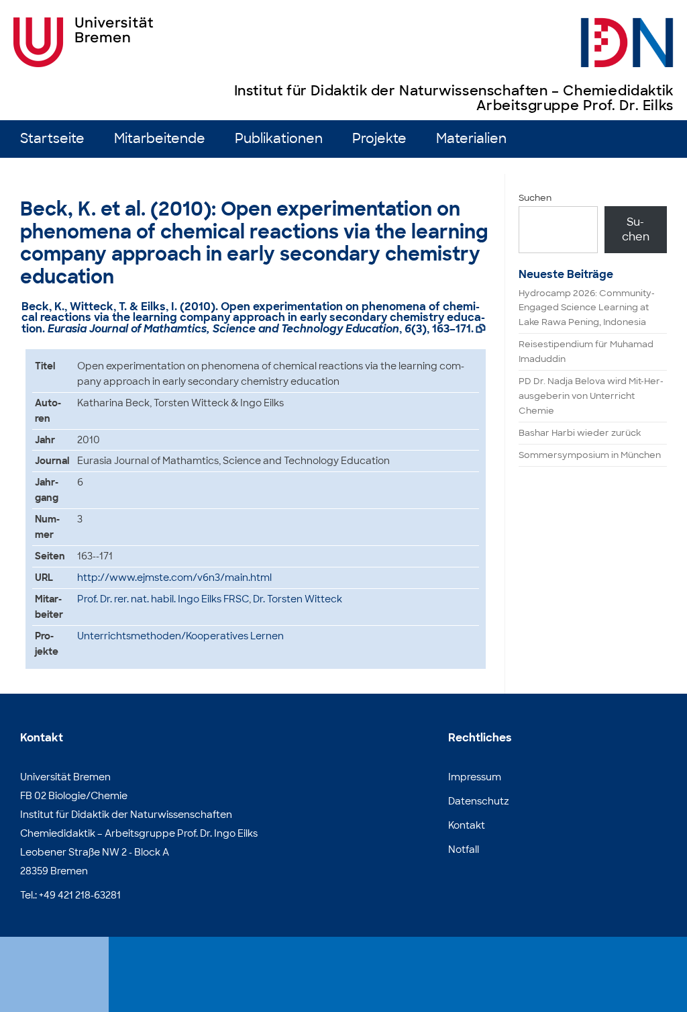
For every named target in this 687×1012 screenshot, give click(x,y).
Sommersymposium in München (590, 455)
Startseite (52, 138)
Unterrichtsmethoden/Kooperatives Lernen (180, 636)
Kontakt (466, 825)
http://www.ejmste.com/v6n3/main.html (174, 577)
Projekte (379, 138)
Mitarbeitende (159, 138)
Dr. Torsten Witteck (297, 599)
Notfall (463, 849)
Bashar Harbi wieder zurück (580, 433)
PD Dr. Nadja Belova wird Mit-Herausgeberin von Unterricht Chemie (591, 395)
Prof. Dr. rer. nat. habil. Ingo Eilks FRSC (163, 599)
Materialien (471, 138)
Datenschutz (478, 801)
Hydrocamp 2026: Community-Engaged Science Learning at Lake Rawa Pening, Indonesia (587, 307)
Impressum (474, 777)
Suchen (535, 197)
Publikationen (279, 138)
